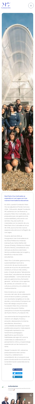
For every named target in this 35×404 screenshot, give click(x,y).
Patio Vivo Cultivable (18, 214)
